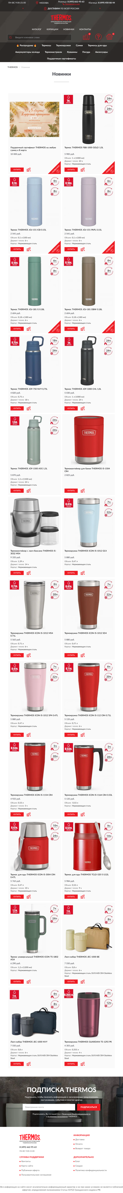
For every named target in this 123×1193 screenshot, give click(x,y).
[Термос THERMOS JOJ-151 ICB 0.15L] (34, 201)
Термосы (46, 45)
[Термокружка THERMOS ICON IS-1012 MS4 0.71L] (34, 605)
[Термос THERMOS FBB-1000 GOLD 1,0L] (88, 119)
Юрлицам (52, 29)
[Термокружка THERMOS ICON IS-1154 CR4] (34, 766)
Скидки (78, 1166)
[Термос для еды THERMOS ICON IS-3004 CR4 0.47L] (34, 846)
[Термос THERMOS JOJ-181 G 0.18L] (34, 281)
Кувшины (72, 52)
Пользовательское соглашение (36, 1175)
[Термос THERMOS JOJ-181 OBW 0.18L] (88, 281)
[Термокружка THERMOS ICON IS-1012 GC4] (88, 522)
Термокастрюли (53, 52)
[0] (109, 37)
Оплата (78, 1144)
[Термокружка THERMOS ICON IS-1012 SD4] (88, 605)
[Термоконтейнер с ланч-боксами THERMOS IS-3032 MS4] (34, 522)
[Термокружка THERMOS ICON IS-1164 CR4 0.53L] (88, 766)
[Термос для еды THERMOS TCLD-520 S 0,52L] (88, 846)
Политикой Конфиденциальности (76, 1114)
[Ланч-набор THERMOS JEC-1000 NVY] (34, 1013)
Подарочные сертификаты (61, 59)
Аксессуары (101, 52)
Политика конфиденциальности (91, 1171)
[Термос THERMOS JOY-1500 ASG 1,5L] (34, 440)
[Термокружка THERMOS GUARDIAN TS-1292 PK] (88, 1013)
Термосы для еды (97, 45)
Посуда (86, 52)
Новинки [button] (68, 29)
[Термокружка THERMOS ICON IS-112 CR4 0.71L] (88, 687)
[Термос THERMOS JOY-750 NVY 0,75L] (34, 360)
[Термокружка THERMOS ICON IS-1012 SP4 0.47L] (34, 687)
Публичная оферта (30, 1171)
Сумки (79, 45)
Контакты (85, 29)
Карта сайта (27, 1166)
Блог (77, 1162)
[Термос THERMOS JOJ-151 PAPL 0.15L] (88, 201)
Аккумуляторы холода (27, 52)
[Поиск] (11, 37)
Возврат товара (82, 1149)
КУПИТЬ (17, 170)
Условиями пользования (57, 1116)
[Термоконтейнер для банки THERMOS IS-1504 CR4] (88, 440)
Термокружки (63, 45)
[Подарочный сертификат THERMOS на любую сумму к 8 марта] (34, 119)
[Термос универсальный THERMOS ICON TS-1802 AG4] (34, 928)
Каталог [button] (37, 29)
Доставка (79, 1140)
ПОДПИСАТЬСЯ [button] (89, 1107)
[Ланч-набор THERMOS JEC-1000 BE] (88, 928)
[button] (71, 4)
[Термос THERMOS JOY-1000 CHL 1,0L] (88, 360)
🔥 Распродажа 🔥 (26, 45)
